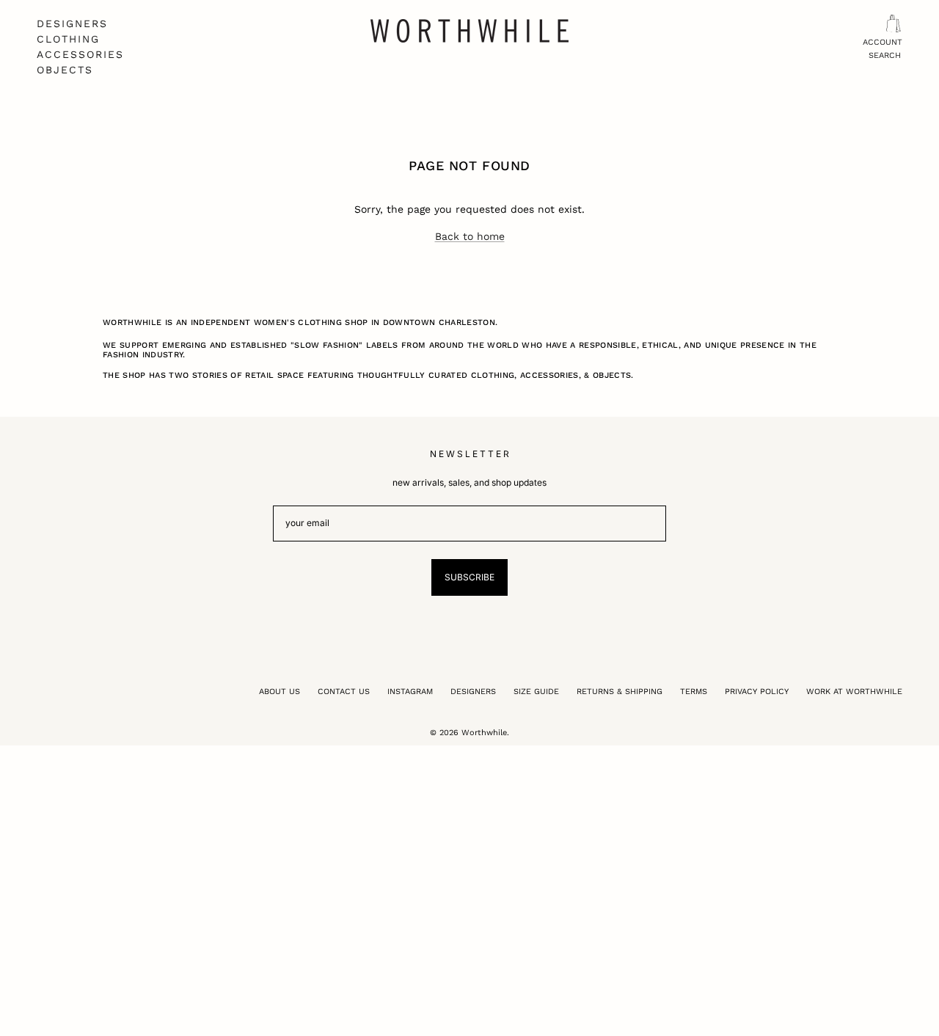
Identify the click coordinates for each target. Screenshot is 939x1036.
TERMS (693, 691)
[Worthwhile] (469, 31)
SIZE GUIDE (536, 691)
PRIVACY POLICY (757, 691)
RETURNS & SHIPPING (619, 691)
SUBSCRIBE (469, 577)
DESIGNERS (72, 23)
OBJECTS (65, 70)
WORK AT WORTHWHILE (854, 691)
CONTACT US (344, 691)
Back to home (470, 236)
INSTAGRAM (410, 691)
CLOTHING (68, 39)
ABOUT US (279, 691)
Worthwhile (484, 732)
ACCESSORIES (80, 54)
